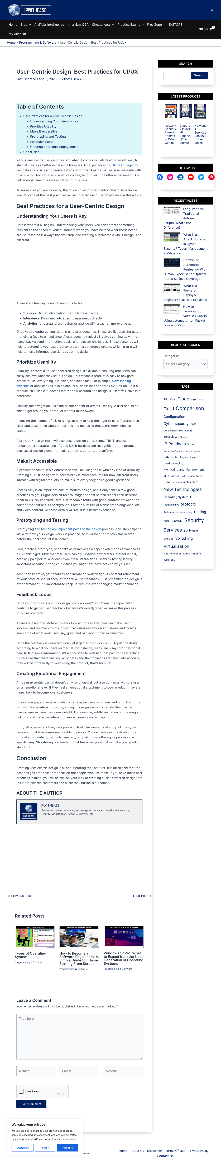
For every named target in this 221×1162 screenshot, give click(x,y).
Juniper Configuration (174, 451)
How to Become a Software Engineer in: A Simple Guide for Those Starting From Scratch (78, 958)
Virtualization (176, 546)
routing (200, 512)
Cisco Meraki (197, 400)
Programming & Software (29, 962)
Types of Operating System (30, 955)
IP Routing (173, 443)
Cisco (183, 398)
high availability (170, 431)
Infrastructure (185, 431)
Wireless (169, 559)
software (191, 530)
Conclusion (31, 152)
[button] (212, 10)
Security (194, 520)
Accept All (67, 1147)
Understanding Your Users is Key (54, 121)
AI (165, 399)
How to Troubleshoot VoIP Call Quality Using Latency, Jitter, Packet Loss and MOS (185, 316)
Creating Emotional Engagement (54, 147)
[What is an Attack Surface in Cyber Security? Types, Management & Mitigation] (172, 237)
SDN (166, 521)
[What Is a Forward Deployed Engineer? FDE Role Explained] (172, 288)
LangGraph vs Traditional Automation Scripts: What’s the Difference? (184, 218)
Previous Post (19, 895)
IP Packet (183, 437)
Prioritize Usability (43, 126)
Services (173, 530)
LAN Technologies (176, 457)
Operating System (176, 497)
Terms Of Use (175, 1151)
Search (199, 75)
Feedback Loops (42, 142)
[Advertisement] (79, 95)
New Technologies (183, 489)
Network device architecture (181, 482)
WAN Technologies (192, 554)
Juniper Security (193, 451)
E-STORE (175, 24)
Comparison (190, 408)
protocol (188, 504)
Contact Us (165, 1156)
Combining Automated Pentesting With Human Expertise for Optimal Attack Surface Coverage (185, 269)
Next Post (142, 895)
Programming (171, 504)
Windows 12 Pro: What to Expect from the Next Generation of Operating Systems (123, 958)
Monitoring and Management (184, 469)
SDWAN (176, 521)
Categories (171, 356)
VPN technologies (172, 553)
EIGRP (193, 424)
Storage (169, 538)
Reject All (45, 1147)
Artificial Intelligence (49, 24)
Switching (184, 538)
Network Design (194, 476)
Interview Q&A (78, 24)
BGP (172, 399)
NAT (183, 476)
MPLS (166, 476)
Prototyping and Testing (48, 136)
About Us (137, 1151)
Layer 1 (194, 457)
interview (170, 437)
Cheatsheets (101, 24)
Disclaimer (154, 1151)
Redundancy (171, 512)
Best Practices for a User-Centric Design (52, 116)
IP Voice (189, 444)
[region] (45, 1137)
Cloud (169, 408)
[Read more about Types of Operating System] (35, 937)
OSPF (194, 497)
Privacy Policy (198, 1151)
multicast (175, 476)
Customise (23, 1147)
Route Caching (186, 512)
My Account (17, 34)
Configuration (174, 417)
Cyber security (176, 423)
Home (13, 24)
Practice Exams (129, 24)
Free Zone (154, 24)
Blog (24, 24)
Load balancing (173, 463)
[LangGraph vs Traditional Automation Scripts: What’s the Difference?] (172, 211)
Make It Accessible (43, 131)
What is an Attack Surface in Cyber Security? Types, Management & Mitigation (186, 244)
